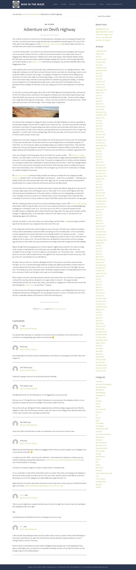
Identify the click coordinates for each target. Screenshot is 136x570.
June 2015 (99, 154)
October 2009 (100, 337)
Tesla (97, 476)
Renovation (99, 467)
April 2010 (99, 320)
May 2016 (99, 126)
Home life (99, 431)
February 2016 (100, 134)
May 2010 (99, 318)
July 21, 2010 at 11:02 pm (28, 443)
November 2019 (101, 67)
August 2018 (100, 84)
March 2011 (99, 290)
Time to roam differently (104, 37)
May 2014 (99, 187)
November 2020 (101, 59)
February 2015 (100, 165)
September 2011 (101, 273)
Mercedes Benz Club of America (50, 44)
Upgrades (99, 484)
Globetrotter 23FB (102, 429)
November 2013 (101, 201)
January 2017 (100, 109)
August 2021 (100, 54)
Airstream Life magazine (104, 384)
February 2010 (100, 326)
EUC (97, 415)
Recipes (98, 465)
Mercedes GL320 (101, 445)
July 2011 (98, 279)
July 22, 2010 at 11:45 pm (28, 497)
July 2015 (98, 151)
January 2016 (100, 137)
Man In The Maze (29, 4)
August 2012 (100, 243)
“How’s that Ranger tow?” (104, 34)
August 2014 (100, 179)
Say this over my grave (103, 40)
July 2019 (99, 73)
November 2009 (101, 334)
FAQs (97, 420)
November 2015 (101, 140)
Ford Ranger (100, 423)
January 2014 (100, 195)
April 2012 (99, 254)
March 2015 (99, 162)
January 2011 (100, 295)
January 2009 (100, 362)
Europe (98, 417)
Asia (97, 398)
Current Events (101, 409)
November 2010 (101, 301)
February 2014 (100, 193)
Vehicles (98, 487)
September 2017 (101, 90)
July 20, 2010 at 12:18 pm (28, 388)
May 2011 (99, 284)
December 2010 (101, 298)
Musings (98, 454)
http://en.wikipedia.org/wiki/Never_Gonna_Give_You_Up (44, 485)
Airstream (99, 381)
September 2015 (101, 145)
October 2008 (100, 370)
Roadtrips (63, 309)
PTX (97, 462)
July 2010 (99, 312)
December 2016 (101, 112)
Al (20, 325)
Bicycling (98, 401)
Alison (22, 495)
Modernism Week (101, 448)
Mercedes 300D (101, 442)
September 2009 (101, 340)
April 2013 (99, 220)
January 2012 (100, 262)
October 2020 (100, 62)
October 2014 (100, 173)
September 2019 (101, 70)
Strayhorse (16, 178)
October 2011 (100, 270)
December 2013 (101, 198)
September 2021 (101, 51)
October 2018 (100, 81)
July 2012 (98, 245)
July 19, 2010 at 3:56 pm (28, 328)
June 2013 (99, 215)
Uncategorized (100, 481)
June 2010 (99, 315)
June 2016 (99, 123)
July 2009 (99, 345)
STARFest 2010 (37, 62)
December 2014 (101, 167)
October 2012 (100, 237)
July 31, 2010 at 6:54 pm (28, 529)
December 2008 (101, 365)
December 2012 (101, 231)
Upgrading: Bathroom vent (104, 31)
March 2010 (100, 323)
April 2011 (99, 287)
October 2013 (100, 204)
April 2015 (99, 159)
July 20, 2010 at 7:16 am (28, 370)
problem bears (29, 285)
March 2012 (99, 256)
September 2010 (101, 306)
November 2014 (101, 170)
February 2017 (100, 106)
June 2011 (99, 281)
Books (98, 403)
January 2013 (100, 229)
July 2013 (98, 212)
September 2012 (101, 240)
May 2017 (99, 98)
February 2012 (100, 259)
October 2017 (100, 87)
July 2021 (98, 56)
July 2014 (99, 181)
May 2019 (99, 79)
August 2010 (100, 309)
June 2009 (99, 348)
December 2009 (101, 331)
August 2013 (100, 209)
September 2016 (101, 115)
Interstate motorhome (103, 434)
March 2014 (100, 190)
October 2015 (100, 142)
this (65, 221)
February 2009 (101, 359)
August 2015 (100, 148)
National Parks (56, 309)
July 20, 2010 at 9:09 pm (28, 425)
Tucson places (100, 479)
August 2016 (100, 117)
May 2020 (99, 65)
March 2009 (100, 357)
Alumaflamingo (101, 392)
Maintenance (100, 437)
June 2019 (99, 76)
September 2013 (101, 206)
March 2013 (99, 223)
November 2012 (101, 234)
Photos (98, 459)
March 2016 (100, 131)
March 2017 (99, 104)
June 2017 (99, 95)
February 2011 (100, 293)
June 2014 (99, 184)
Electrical (99, 412)
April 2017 (99, 101)
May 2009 (99, 351)
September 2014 (101, 176)
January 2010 (100, 329)
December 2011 (101, 265)
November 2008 (101, 368)
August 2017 (100, 92)
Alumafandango (101, 387)
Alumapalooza (100, 395)
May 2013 (99, 218)
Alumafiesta (100, 390)
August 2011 (100, 276)
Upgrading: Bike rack (102, 29)
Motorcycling (100, 451)
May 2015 (99, 156)
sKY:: (21, 526)
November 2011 (101, 268)
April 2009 (99, 354)
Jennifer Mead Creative (100, 567)
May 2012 (99, 251)
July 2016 (99, 120)
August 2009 (100, 343)
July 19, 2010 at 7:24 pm (28, 349)
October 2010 (100, 304)
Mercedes (99, 440)
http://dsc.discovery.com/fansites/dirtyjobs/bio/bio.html (63, 460)
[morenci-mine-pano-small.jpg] (35, 117)
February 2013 (100, 226)
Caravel (98, 406)
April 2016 (99, 129)
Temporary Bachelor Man (104, 473)
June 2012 (99, 248)
